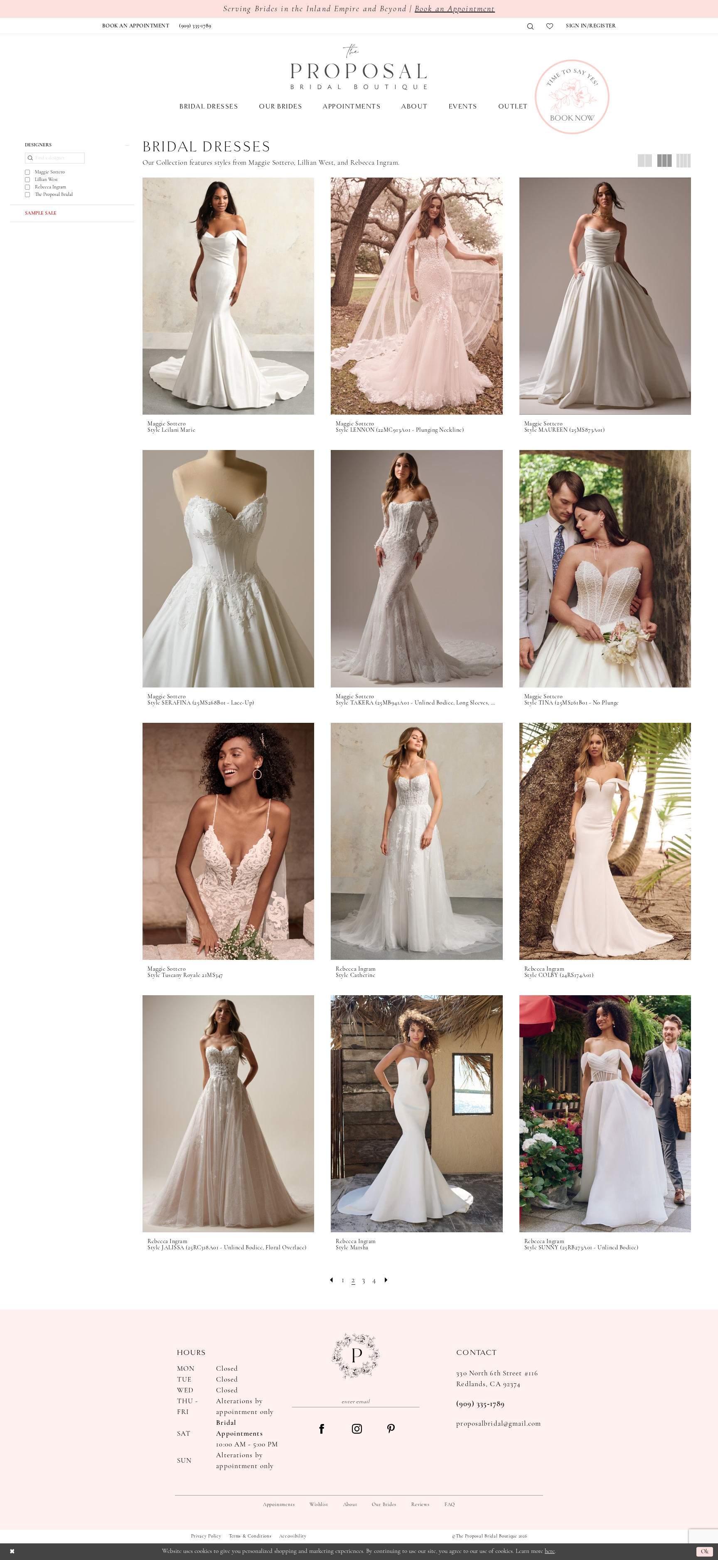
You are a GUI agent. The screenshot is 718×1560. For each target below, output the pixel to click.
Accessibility (293, 1536)
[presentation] (228, 296)
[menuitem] (135, 26)
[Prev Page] (331, 1280)
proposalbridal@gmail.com (498, 1423)
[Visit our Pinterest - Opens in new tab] (391, 1430)
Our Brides (384, 1504)
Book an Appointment (455, 9)
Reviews (420, 1504)
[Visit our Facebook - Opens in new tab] (321, 1430)
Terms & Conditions (250, 1536)
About (350, 1504)
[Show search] (530, 26)
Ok (705, 1551)
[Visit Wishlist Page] (550, 26)
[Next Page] (386, 1280)
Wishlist (319, 1504)
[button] (591, 26)
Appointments (279, 1504)
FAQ (450, 1504)
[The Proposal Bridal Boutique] (359, 67)
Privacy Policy (206, 1536)
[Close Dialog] (12, 1551)
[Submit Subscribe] (414, 1401)
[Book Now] (572, 96)
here (550, 1551)
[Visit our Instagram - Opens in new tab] (357, 1430)
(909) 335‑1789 (480, 1404)
